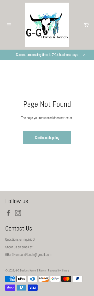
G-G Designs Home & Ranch (31, 270)
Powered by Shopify (58, 270)
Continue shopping (47, 137)
